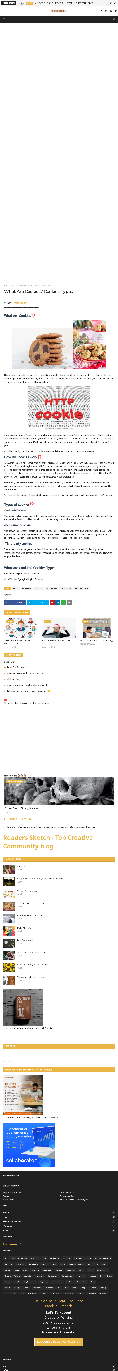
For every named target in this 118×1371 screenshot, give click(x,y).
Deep (85, 1282)
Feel (13, 1293)
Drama (27, 1287)
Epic (58, 1287)
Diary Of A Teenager (12, 1287)
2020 (59, 1366)
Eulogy (83, 1287)
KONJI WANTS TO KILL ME (30, 915)
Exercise (93, 1287)
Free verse (92, 1293)
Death (76, 1282)
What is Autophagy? (27, 891)
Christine (59, 1270)
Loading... (7, 1060)
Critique (8, 1282)
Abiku (44, 1258)
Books (104, 1264)
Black (62, 1264)
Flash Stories (69, 1293)
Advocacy (66, 1258)
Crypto (17, 1282)
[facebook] (101, 11)
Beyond (6, 1196)
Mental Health (8, 1199)
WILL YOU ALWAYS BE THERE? (32, 952)
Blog (88, 1264)
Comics (90, 1270)
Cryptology (44, 1282)
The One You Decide (68, 1196)
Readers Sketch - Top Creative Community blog (48, 841)
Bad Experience (25, 940)
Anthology (78, 1258)
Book (96, 1264)
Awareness (26, 588)
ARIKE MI (21, 866)
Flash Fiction (55, 1293)
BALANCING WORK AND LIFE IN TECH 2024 (57, 642)
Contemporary (67, 1276)
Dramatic (37, 1287)
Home (6, 285)
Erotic (66, 1287)
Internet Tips (66, 588)
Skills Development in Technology (96, 640)
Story (59, 1230)
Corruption (81, 1276)
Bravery (8, 1270)
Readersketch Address (59, 1221)
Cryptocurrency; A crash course (32, 964)
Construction (53, 1276)
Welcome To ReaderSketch (31, 977)
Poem (59, 1217)
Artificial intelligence (103, 1258)
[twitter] (115, 11)
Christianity (47, 1270)
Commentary (102, 1270)
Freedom (102, 1293)
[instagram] (106, 11)
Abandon (34, 1258)
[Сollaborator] (29, 1165)
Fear (6, 1293)
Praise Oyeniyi (19, 302)
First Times (32, 1293)
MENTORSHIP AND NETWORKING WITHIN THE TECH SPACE (20, 642)
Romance (59, 1226)
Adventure (54, 1258)
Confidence (39, 1276)
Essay (74, 1287)
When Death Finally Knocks (21, 808)
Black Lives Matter (76, 1264)
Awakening (20, 1264)
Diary (93, 1282)
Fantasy (103, 1287)
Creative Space (106, 1276)
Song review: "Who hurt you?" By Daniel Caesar (40, 878)
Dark (68, 1282)
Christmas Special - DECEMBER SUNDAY (57, 3)
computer (38, 588)
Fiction (21, 1293)
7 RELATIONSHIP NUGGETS (30, 903)
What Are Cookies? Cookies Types (74, 1199)
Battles (44, 1264)
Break (17, 1270)
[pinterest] (111, 11)
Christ (25, 1270)
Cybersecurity (51, 588)
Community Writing (12, 1276)
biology (54, 1264)
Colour (81, 1270)
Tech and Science (18, 285)
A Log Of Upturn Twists (18, 1258)
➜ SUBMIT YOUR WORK (17, 819)
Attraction (9, 1264)
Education (49, 1287)
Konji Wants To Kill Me (12, 1193)
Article (15, 588)
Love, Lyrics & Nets (67, 1193)
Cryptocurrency (30, 1282)
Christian (35, 1270)
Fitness (43, 1293)
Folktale (81, 1293)
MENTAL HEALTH (25, 928)
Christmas (71, 1270)
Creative (92, 1276)
